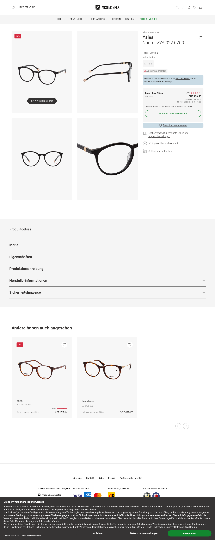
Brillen (61, 19)
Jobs (101, 478)
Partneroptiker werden (131, 478)
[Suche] (177, 7)
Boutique (130, 19)
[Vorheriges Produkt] (178, 426)
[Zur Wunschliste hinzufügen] (200, 38)
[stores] (183, 7)
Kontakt (90, 478)
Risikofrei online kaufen (175, 125)
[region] (107, 380)
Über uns (77, 478)
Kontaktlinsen (99, 19)
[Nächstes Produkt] (186, 426)
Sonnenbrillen (78, 19)
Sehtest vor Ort (148, 19)
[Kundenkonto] (189, 7)
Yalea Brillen (154, 32)
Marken (116, 19)
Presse (111, 478)
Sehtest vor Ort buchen (160, 151)
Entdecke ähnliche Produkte (173, 113)
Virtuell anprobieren (44, 101)
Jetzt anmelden (183, 78)
